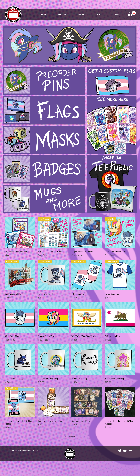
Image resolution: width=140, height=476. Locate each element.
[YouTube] (125, 451)
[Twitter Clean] (120, 451)
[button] (132, 13)
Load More (70, 437)
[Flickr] (130, 451)
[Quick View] (20, 232)
